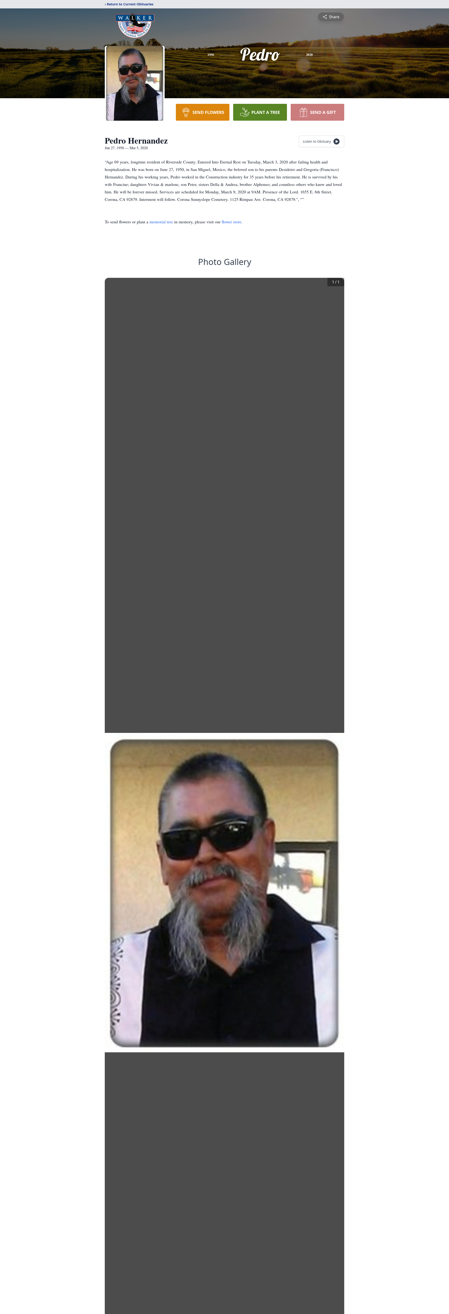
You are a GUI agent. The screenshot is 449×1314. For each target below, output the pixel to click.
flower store (231, 221)
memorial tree (161, 221)
